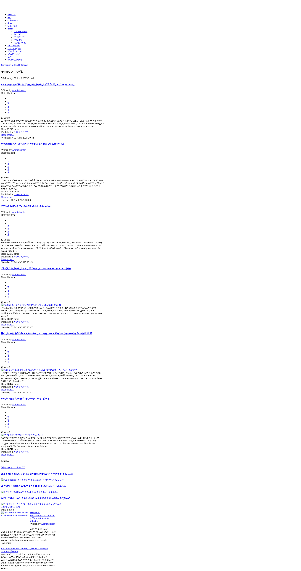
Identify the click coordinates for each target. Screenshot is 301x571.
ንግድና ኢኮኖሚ (21, 132)
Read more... (7, 135)
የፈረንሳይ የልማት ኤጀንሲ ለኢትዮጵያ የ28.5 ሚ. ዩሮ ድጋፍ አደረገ (38, 84)
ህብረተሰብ (35, 512)
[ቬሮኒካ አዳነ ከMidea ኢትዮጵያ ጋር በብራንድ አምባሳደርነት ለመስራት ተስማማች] (40, 370)
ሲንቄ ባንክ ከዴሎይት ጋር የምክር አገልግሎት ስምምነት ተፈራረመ (37, 473)
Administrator (19, 90)
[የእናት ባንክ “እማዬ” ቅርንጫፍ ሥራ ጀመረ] (22, 435)
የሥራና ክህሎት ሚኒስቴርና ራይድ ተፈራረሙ (26, 206)
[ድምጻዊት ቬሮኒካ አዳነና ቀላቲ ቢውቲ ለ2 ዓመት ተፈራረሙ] (30, 492)
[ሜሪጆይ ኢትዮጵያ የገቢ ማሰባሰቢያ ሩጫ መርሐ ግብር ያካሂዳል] (31, 305)
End (18, 507)
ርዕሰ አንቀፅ (6, 548)
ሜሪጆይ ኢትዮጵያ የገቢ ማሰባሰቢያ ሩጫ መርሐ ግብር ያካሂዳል (36, 268)
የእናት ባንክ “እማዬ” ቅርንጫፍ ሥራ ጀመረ (25, 398)
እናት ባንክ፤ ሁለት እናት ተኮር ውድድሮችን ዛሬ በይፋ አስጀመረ (35, 498)
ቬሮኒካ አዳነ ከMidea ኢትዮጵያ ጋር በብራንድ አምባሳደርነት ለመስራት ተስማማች (46, 333)
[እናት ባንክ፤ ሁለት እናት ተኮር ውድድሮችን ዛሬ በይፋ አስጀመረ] (31, 504)
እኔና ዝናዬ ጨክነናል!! (13, 467)
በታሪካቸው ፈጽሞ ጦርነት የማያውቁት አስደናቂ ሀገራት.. (42, 518)
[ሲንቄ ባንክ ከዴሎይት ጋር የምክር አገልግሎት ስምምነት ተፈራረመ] (32, 479)
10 (14, 507)
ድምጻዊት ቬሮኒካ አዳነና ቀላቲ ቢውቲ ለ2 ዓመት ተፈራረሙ (34, 485)
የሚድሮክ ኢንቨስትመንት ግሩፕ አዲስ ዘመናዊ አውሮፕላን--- (34, 143)
